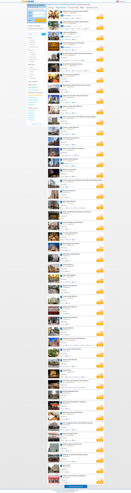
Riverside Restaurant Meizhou (72, 64)
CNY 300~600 (38, 54)
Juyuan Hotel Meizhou (69, 360)
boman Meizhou (67, 265)
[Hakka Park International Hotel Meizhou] (53, 14)
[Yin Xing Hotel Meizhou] (53, 236)
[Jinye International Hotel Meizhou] (53, 46)
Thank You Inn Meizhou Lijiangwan (73, 476)
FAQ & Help (58, 490)
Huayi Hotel (66, 465)
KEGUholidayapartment (70, 392)
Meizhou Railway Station (33, 89)
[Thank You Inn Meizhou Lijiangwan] (53, 479)
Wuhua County (31, 119)
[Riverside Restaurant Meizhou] (53, 67)
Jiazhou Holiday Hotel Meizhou (72, 223)
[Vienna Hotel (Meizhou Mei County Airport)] (53, 88)
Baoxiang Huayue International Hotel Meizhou (77, 54)
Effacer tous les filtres (37, 124)
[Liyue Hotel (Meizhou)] (53, 36)
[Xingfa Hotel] (53, 373)
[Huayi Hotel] (53, 468)
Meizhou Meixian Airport (33, 87)
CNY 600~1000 (38, 57)
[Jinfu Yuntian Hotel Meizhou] (53, 352)
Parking (38, 74)
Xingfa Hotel (66, 370)
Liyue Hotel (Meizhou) (69, 33)
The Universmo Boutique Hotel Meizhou (75, 381)
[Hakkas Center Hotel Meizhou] (53, 109)
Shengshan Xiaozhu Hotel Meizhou (73, 339)
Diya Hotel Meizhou (68, 191)
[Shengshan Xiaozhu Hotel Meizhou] (53, 342)
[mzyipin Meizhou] (53, 331)
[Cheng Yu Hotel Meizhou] (53, 131)
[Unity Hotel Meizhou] (53, 278)
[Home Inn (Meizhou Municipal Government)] (53, 215)
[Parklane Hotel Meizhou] (53, 162)
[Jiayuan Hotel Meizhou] (53, 321)
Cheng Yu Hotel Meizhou (70, 128)
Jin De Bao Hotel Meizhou (70, 75)
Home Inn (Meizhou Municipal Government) (76, 212)
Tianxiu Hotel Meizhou (69, 297)
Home (54, 490)
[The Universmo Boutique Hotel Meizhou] (53, 384)
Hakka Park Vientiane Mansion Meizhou (75, 96)
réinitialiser (30, 33)
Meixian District (31, 112)
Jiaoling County (31, 117)
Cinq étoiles (38, 40)
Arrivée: (30, 12)
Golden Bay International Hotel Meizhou (75, 22)
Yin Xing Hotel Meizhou (70, 233)
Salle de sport (38, 78)
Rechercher (40, 20)
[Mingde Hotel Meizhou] (53, 289)
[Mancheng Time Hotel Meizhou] (53, 416)
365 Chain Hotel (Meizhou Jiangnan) (74, 402)
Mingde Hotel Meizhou (69, 286)
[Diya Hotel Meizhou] (53, 194)
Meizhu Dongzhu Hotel (69, 434)
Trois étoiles (38, 44)
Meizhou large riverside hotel (72, 444)
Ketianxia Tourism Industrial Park (35, 95)
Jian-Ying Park (31, 104)
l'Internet (38, 67)
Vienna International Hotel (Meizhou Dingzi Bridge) (79, 117)
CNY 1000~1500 (38, 59)
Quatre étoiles (38, 42)
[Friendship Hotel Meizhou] (53, 141)
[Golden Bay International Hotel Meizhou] (53, 25)
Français (122, 1)
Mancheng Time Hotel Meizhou (72, 413)
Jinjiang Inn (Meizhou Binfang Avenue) (75, 455)
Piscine (38, 76)
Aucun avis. (64, 57)
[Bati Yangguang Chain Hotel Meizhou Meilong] (53, 426)
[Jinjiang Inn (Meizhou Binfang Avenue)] (53, 458)
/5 (71, 15)
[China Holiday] (27, 2)
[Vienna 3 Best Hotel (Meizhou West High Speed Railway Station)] (53, 183)
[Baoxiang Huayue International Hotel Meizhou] (53, 57)
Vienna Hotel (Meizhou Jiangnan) (73, 149)
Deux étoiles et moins (38, 47)
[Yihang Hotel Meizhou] (53, 310)
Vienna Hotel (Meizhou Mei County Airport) (76, 85)
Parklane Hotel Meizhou (70, 159)
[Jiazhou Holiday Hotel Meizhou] (53, 226)
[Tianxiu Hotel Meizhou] (53, 300)
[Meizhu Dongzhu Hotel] (53, 437)
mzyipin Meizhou (68, 328)
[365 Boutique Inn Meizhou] (53, 247)
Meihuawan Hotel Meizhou (71, 254)
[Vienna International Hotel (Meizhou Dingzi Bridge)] (53, 120)
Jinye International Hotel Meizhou (73, 43)
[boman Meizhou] (53, 268)
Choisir (100, 18)
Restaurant (38, 71)
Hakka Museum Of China (33, 99)
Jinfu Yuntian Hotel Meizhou (71, 349)
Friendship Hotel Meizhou (70, 138)
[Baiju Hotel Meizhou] (53, 205)
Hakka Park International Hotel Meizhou (75, 11)
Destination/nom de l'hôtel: (33, 7)
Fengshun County (31, 115)
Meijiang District (31, 110)
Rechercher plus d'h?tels (76, 486)
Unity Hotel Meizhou (69, 275)
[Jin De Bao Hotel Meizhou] (53, 78)
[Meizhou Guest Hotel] (53, 173)
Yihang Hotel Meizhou (69, 307)
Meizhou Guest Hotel (69, 170)
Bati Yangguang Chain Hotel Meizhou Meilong (77, 423)
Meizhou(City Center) (32, 97)
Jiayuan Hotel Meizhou (69, 318)
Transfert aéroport (38, 69)
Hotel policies (64, 490)
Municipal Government (32, 102)
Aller (43, 34)
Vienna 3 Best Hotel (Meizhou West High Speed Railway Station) (83, 180)
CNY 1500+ (38, 61)
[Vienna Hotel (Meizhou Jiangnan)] (53, 152)
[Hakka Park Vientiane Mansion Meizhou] (53, 99)
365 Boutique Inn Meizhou (71, 244)
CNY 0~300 (38, 52)
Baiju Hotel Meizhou (69, 201)
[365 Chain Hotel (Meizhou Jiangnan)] (53, 405)
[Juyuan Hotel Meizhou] (53, 363)
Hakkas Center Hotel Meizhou (72, 106)
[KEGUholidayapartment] (53, 395)
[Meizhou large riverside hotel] (53, 447)
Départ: (30, 15)
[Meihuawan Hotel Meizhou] (53, 257)
